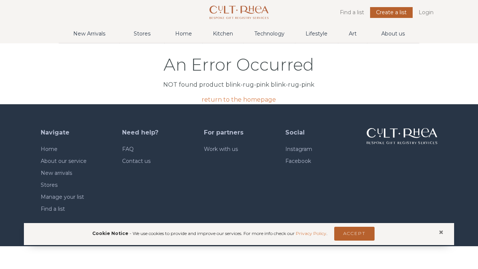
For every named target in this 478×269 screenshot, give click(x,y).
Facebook (298, 161)
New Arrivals (89, 33)
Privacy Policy (311, 233)
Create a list (391, 12)
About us (393, 33)
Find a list (352, 12)
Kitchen (223, 33)
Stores (142, 33)
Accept (354, 233)
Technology (269, 33)
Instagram (298, 149)
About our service (64, 161)
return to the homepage (239, 99)
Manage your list (62, 197)
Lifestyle (316, 33)
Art (353, 33)
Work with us (221, 149)
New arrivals (56, 173)
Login (426, 12)
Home (183, 33)
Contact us (136, 161)
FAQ (128, 149)
